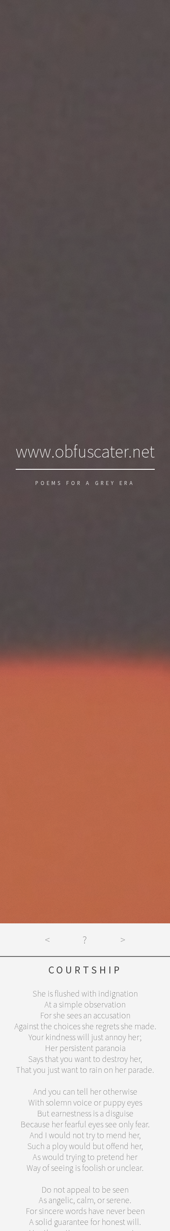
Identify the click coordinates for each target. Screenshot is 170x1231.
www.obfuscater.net (85, 451)
